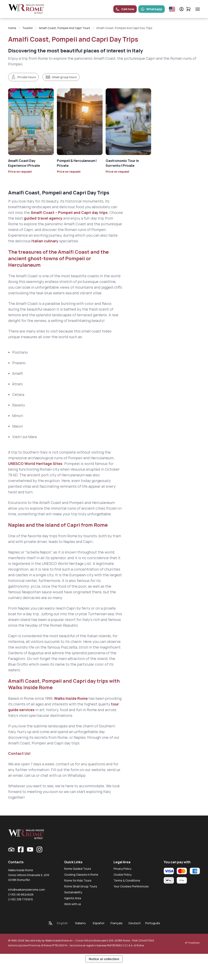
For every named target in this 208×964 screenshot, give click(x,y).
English (62, 923)
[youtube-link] (30, 849)
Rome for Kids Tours (77, 880)
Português (152, 923)
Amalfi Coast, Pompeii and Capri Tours (64, 28)
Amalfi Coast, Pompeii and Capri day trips (43, 743)
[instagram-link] (39, 849)
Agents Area (72, 898)
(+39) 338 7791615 (20, 899)
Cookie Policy (122, 874)
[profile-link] (181, 9)
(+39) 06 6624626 (21, 894)
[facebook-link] (20, 849)
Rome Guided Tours (77, 869)
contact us (65, 763)
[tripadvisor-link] (11, 849)
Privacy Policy (122, 869)
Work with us (72, 904)
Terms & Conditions (127, 880)
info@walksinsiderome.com (26, 889)
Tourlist (27, 28)
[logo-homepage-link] (26, 9)
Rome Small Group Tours (80, 886)
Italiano (80, 923)
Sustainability (73, 892)
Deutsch (135, 923)
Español (98, 923)
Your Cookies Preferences (131, 886)
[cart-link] (188, 9)
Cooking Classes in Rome (81, 874)
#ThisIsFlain (192, 943)
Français (116, 923)
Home (12, 28)
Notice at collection (104, 959)
